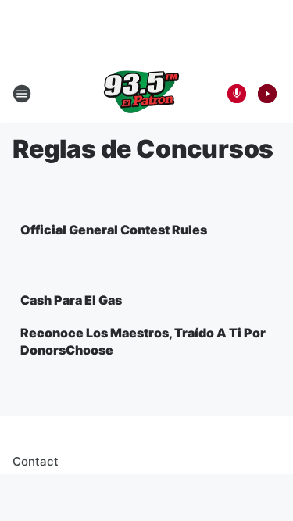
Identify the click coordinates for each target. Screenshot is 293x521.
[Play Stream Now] (267, 93)
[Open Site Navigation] (22, 93)
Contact (36, 461)
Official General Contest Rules (113, 229)
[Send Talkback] (236, 93)
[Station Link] (141, 94)
